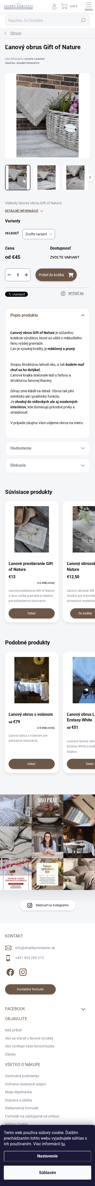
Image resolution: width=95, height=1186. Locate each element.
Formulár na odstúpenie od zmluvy (32, 1116)
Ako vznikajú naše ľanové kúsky (29, 1046)
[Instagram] (22, 971)
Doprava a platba (18, 1100)
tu (63, 1143)
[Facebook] (9, 971)
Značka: (22, 63)
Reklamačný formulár (22, 1108)
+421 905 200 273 (29, 958)
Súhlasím (47, 1172)
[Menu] (88, 6)
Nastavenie (47, 1156)
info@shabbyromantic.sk (35, 948)
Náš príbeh (13, 1030)
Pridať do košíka (51, 275)
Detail (31, 613)
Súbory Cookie (16, 1124)
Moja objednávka (18, 1092)
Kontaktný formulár (30, 989)
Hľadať (83, 20)
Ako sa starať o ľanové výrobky (29, 1038)
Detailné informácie (21, 211)
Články (10, 1054)
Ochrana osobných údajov (25, 1084)
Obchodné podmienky (22, 1076)
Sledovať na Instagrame (52, 905)
